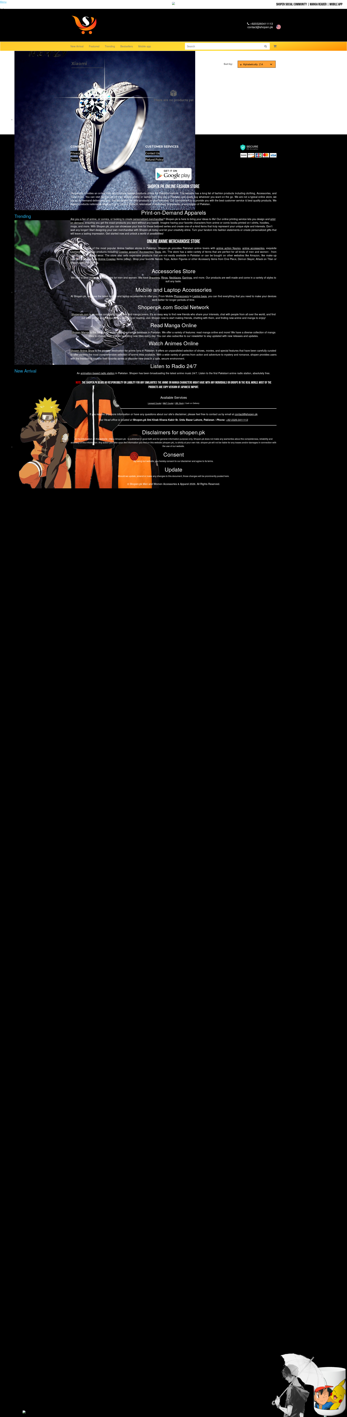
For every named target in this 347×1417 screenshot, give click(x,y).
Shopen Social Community (291, 4)
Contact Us (152, 153)
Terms (74, 159)
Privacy (75, 153)
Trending (110, 46)
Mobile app (144, 46)
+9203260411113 (261, 23)
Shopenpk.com (80, 314)
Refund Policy (154, 159)
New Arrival (76, 46)
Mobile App (335, 4)
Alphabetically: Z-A (253, 64)
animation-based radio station (98, 373)
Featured (94, 46)
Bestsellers (126, 46)
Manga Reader (318, 4)
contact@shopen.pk (260, 27)
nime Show (82, 350)
